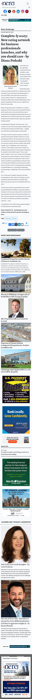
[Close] (28, 658)
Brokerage (8, 218)
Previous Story (12, 230)
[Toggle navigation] (27, 3)
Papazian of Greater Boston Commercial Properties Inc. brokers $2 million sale (15, 345)
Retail (14, 218)
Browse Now (12, 442)
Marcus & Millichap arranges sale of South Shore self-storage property (15, 295)
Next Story (20, 230)
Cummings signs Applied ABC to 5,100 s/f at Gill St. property (15, 370)
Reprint (26, 225)
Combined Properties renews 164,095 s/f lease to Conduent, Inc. (15, 260)
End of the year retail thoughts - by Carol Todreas (15, 565)
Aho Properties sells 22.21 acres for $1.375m (14, 319)
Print (5, 223)
